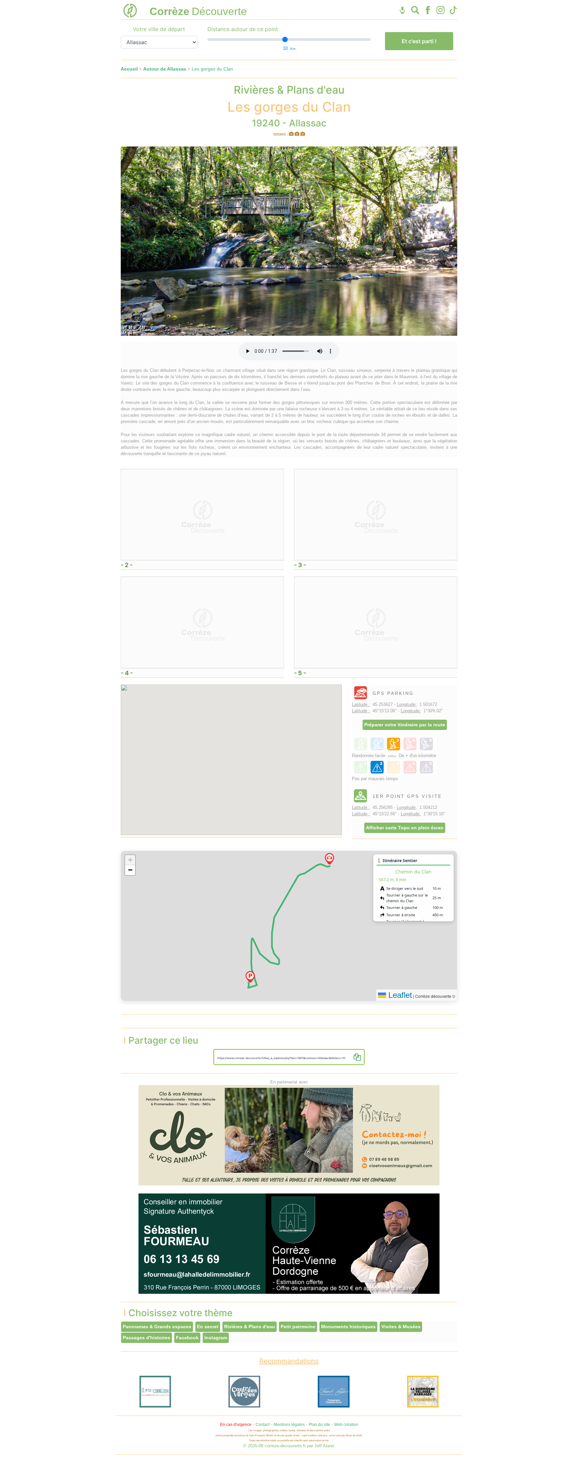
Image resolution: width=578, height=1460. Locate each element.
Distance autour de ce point (242, 29)
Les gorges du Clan (212, 69)
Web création (346, 1424)
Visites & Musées (400, 1326)
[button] (250, 976)
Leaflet (399, 995)
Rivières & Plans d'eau (249, 1326)
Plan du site (319, 1424)
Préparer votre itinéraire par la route (404, 724)
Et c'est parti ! (419, 41)
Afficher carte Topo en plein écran (405, 827)
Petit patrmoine (298, 1326)
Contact (263, 1424)
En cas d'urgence (236, 1424)
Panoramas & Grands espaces (157, 1326)
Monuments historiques (348, 1326)
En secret (207, 1326)
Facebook (187, 1337)
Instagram (215, 1337)
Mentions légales (289, 1424)
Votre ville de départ (159, 29)
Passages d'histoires (146, 1337)
